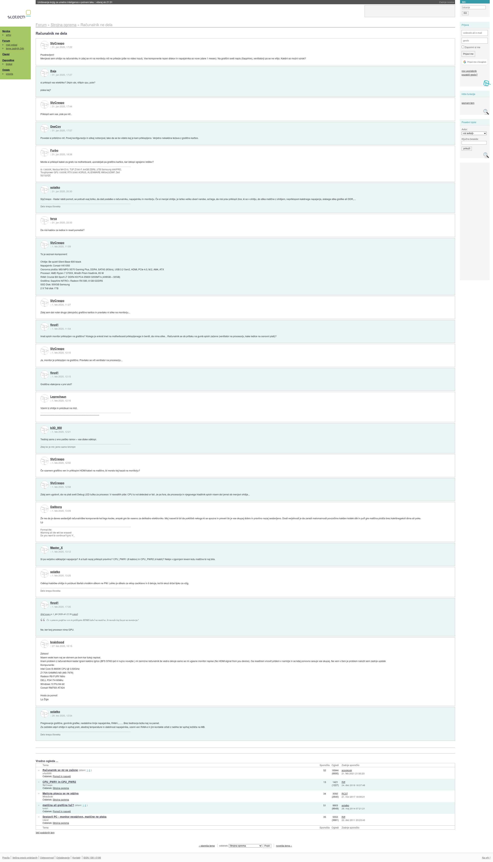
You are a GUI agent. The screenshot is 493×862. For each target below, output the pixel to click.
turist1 (45, 808)
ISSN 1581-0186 (92, 857)
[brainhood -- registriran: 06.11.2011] (44, 644)
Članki (5, 54)
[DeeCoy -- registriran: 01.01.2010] (44, 128)
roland (45, 819)
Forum (6, 40)
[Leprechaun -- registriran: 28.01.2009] (44, 398)
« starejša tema (207, 845)
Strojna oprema (61, 788)
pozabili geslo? (470, 74)
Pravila (6, 857)
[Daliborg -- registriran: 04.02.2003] (44, 509)
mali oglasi (11, 44)
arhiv (8, 34)
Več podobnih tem (45, 832)
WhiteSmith (48, 796)
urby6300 (47, 773)
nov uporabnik (469, 70)
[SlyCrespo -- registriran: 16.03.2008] (44, 45)
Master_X (56, 548)
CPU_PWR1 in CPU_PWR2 (59, 782)
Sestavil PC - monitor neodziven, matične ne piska (74, 816)
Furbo (54, 150)
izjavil (75, 614)
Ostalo (6, 69)
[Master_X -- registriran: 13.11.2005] (44, 549)
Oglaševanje (63, 857)
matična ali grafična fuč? (58, 805)
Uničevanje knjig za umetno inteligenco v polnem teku (75, 2)
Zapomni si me (472, 47)
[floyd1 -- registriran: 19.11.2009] (44, 327)
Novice (6, 31)
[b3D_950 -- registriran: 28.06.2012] (44, 430)
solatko (55, 187)
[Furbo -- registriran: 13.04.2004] (44, 152)
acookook (347, 770)
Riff (343, 782)
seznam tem (468, 102)
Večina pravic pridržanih (25, 857)
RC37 (345, 793)
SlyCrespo (57, 43)
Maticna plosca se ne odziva (61, 793)
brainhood (57, 642)
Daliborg (56, 507)
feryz (53, 219)
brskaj (9, 64)
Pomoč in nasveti (62, 776)
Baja (53, 71)
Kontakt (76, 857)
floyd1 (54, 325)
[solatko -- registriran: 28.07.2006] (44, 189)
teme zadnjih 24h (15, 48)
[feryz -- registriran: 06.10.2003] (44, 220)
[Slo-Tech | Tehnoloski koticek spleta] (20, 15)
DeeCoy (55, 127)
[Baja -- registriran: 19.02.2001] (44, 73)
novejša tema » (284, 845)
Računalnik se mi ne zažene (60, 770)
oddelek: (224, 845)
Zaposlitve (8, 60)
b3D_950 (56, 428)
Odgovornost (47, 857)
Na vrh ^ (486, 857)
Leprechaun (58, 397)
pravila (9, 73)
